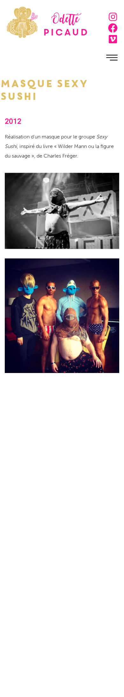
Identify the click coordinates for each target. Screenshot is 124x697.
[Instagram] (113, 17)
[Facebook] (113, 28)
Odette (65, 20)
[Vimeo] (113, 39)
